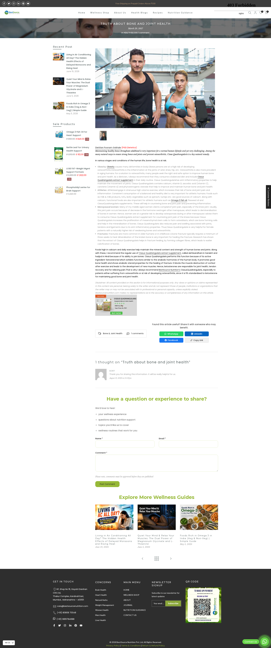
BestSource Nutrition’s (169, 269)
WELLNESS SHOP (131, 595)
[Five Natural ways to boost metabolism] (143, 559)
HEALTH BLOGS (131, 32)
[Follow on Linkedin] (18, 4)
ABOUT (127, 600)
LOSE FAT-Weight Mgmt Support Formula (78, 170)
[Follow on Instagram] (14, 4)
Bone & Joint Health (112, 333)
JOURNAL (128, 605)
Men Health (100, 615)
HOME (126, 590)
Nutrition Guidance (180, 12)
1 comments (137, 333)
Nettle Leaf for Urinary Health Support (77, 149)
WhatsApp (172, 333)
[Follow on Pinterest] (23, 4)
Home (81, 12)
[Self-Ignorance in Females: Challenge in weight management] (171, 559)
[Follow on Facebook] (4, 4)
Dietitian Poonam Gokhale (108, 147)
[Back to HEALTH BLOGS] (157, 559)
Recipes (158, 12)
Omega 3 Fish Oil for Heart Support (76, 133)
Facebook (173, 340)
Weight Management (104, 605)
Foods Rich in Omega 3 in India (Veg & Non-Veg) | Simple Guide (196, 538)
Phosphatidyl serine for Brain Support (78, 189)
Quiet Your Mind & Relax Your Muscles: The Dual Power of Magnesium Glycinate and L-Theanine (78, 86)
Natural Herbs (101, 600)
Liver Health (100, 620)
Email (162, 438)
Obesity (110, 166)
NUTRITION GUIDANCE (135, 610)
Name (99, 438)
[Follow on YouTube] (28, 4)
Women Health (102, 610)
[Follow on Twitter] (9, 4)
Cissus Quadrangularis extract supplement (160, 253)
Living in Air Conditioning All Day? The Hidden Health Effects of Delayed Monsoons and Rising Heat (78, 61)
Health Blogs (139, 12)
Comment (101, 452)
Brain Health (100, 590)
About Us (120, 12)
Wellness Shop (99, 12)
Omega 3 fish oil (179, 200)
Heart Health (101, 595)
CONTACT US (130, 615)
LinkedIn (198, 333)
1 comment (143, 32)
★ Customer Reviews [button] (268, 196)
